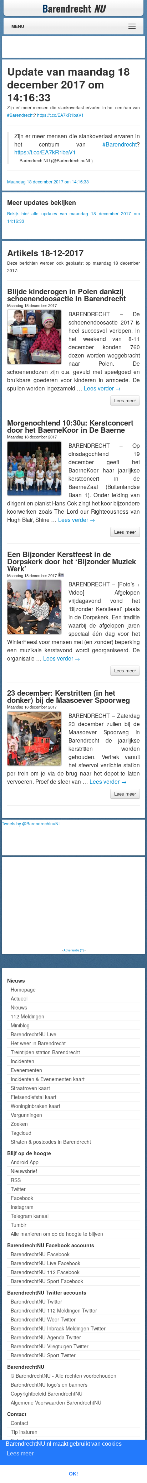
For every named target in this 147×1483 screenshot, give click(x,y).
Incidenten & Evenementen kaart (48, 1079)
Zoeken (19, 1123)
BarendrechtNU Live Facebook (45, 1263)
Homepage (23, 989)
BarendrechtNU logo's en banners (49, 1384)
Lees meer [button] (20, 1453)
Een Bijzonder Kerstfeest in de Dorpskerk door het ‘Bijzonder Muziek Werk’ (71, 561)
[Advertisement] (86, 47)
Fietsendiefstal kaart (33, 1096)
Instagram (22, 1206)
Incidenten (22, 1061)
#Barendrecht (20, 115)
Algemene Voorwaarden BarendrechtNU (56, 1402)
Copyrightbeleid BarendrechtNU (46, 1393)
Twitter (18, 1188)
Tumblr (18, 1224)
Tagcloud (21, 1132)
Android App (25, 1162)
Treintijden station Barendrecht (45, 1052)
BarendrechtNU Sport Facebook (47, 1281)
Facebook (22, 1197)
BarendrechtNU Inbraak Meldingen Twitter (58, 1328)
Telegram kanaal (30, 1215)
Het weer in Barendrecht (38, 1043)
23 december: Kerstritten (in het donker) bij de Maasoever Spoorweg (68, 696)
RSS (16, 1180)
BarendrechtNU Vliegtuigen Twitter (49, 1346)
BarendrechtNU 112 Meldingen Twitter (54, 1310)
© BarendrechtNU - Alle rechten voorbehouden (63, 1375)
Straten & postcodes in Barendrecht (51, 1141)
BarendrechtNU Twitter (36, 1301)
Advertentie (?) (74, 950)
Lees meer (125, 400)
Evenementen (26, 1070)
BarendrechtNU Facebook (40, 1254)
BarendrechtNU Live (33, 1034)
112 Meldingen (27, 1016)
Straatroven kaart (30, 1087)
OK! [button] (73, 1474)
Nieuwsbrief (24, 1171)
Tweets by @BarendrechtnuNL (31, 823)
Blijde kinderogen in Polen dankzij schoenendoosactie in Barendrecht (66, 294)
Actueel (19, 998)
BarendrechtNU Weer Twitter (43, 1319)
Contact (19, 1422)
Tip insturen (24, 1431)
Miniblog (20, 1025)
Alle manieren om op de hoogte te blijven (57, 1233)
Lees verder (102, 388)
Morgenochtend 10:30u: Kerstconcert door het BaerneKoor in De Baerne (70, 426)
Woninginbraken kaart (35, 1105)
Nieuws (19, 1007)
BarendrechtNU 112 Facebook (45, 1272)
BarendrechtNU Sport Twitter (43, 1355)
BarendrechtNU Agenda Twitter (46, 1337)
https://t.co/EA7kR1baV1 (60, 115)
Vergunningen (26, 1114)
